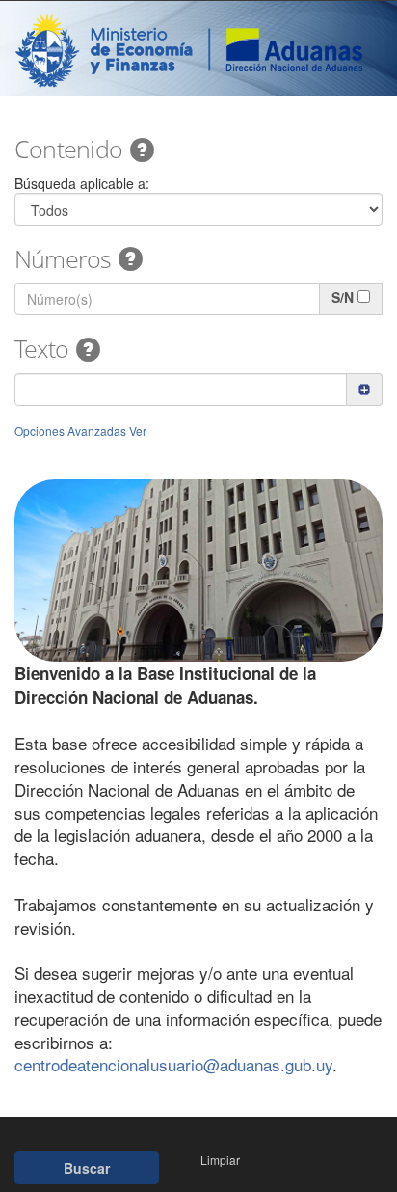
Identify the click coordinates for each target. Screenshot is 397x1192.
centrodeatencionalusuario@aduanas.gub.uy (173, 1064)
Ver (137, 430)
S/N (342, 297)
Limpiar (220, 1159)
